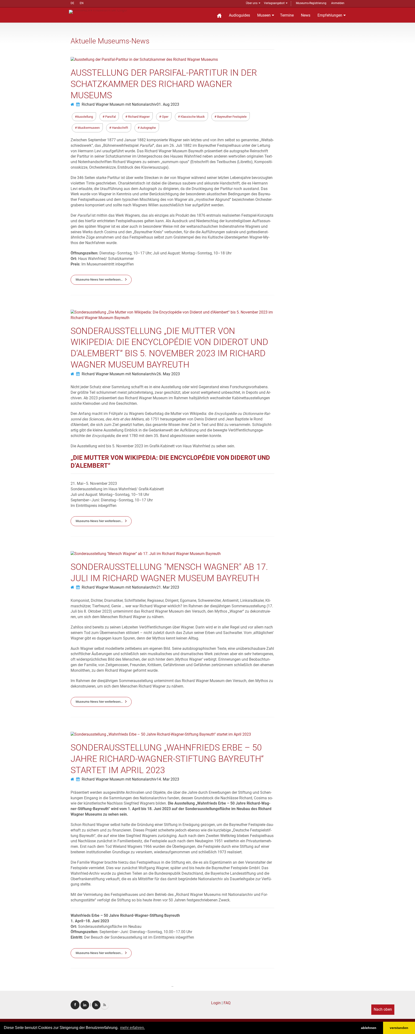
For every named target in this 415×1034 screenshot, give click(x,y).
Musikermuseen (88, 127)
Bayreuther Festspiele (231, 116)
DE (72, 3)
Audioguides (239, 15)
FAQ (227, 1003)
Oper (164, 116)
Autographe (148, 127)
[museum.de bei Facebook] (75, 1004)
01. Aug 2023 (168, 104)
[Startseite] (219, 15)
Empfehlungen (329, 15)
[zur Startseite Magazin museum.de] (98, 11)
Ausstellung (85, 116)
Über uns (251, 3)
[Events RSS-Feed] (96, 1005)
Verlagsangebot (274, 3)
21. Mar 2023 (168, 587)
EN (82, 3)
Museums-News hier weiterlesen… (99, 279)
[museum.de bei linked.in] (84, 1005)
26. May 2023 (168, 374)
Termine (287, 15)
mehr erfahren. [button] (132, 1028)
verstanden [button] (399, 1028)
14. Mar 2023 (168, 779)
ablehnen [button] (368, 1028)
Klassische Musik (192, 116)
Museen (264, 15)
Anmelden (337, 3)
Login (216, 1003)
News (305, 15)
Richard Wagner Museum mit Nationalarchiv (119, 104)
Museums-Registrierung (311, 3)
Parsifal (110, 116)
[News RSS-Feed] (104, 1005)
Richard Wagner (138, 116)
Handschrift (119, 127)
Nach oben (383, 1009)
